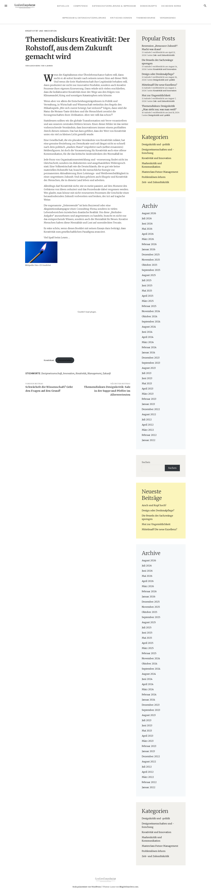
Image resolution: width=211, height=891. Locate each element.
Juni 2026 (147, 223)
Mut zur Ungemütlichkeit (156, 95)
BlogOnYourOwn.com (128, 887)
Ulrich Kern (34, 66)
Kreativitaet (49, 360)
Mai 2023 (147, 383)
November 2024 (151, 311)
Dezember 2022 (151, 409)
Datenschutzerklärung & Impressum (114, 6)
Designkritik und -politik (164, 80)
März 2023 (147, 393)
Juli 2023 (146, 373)
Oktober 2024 (149, 316)
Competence (80, 6)
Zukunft (107, 373)
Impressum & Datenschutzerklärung (84, 18)
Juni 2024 (147, 331)
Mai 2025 (147, 290)
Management (94, 373)
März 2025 (148, 300)
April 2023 (147, 388)
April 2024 (147, 337)
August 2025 (149, 275)
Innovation (68, 373)
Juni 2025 (147, 285)
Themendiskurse (145, 18)
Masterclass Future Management (160, 171)
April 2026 (148, 233)
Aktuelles (63, 6)
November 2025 (151, 259)
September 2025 (151, 270)
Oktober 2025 (149, 264)
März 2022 (148, 429)
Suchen (146, 462)
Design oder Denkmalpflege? (158, 74)
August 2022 (149, 414)
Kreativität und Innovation (41, 31)
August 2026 (149, 213)
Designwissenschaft (51, 373)
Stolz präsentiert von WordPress (87, 887)
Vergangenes (168, 18)
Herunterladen (64, 360)
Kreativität (81, 373)
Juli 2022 (147, 419)
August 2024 (149, 326)
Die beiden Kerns (171, 6)
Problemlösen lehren (153, 177)
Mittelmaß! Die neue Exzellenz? (159, 84)
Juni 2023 (147, 378)
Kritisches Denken (121, 18)
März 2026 (148, 239)
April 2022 (148, 424)
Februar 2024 (149, 347)
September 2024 (151, 321)
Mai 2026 (147, 228)
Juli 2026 (147, 218)
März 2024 (148, 342)
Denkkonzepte (148, 6)
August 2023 (149, 368)
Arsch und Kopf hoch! (154, 505)
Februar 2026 (149, 244)
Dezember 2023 (150, 357)
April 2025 (147, 295)
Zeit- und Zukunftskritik (164, 55)
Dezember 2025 (151, 254)
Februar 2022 (149, 435)
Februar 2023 (149, 398)
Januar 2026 (148, 249)
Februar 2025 (149, 306)
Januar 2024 (148, 352)
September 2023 (151, 362)
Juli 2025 (146, 280)
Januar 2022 (148, 440)
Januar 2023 (148, 404)
